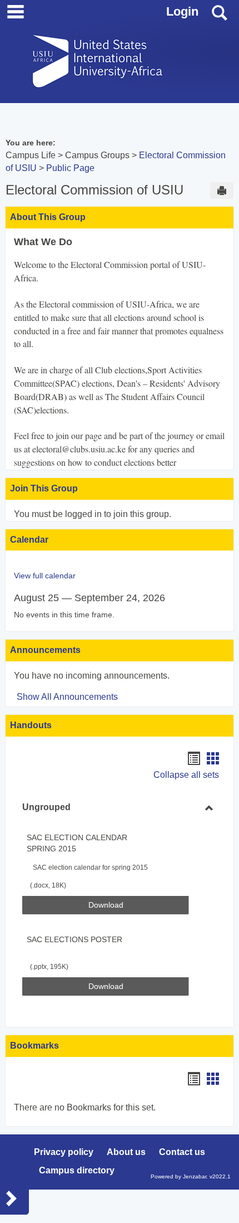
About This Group (48, 217)
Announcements (45, 650)
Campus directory (76, 1170)
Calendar (29, 539)
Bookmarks (34, 1045)
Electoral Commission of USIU (94, 189)
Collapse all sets (186, 774)
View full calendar (45, 575)
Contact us (182, 1152)
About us (126, 1152)
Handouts (31, 725)
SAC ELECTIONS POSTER (74, 939)
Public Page (70, 168)
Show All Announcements (67, 696)
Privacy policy (63, 1152)
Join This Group (44, 488)
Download (138, 904)
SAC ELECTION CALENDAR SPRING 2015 (77, 843)
